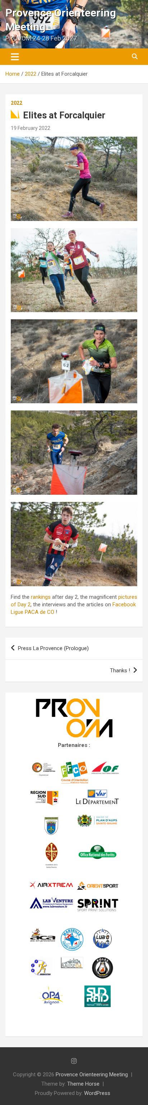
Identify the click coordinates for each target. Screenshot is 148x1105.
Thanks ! (120, 670)
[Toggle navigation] (14, 56)
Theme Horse (83, 1084)
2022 (16, 103)
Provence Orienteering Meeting (92, 1074)
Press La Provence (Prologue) (53, 648)
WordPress (97, 1093)
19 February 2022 (30, 128)
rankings (41, 597)
